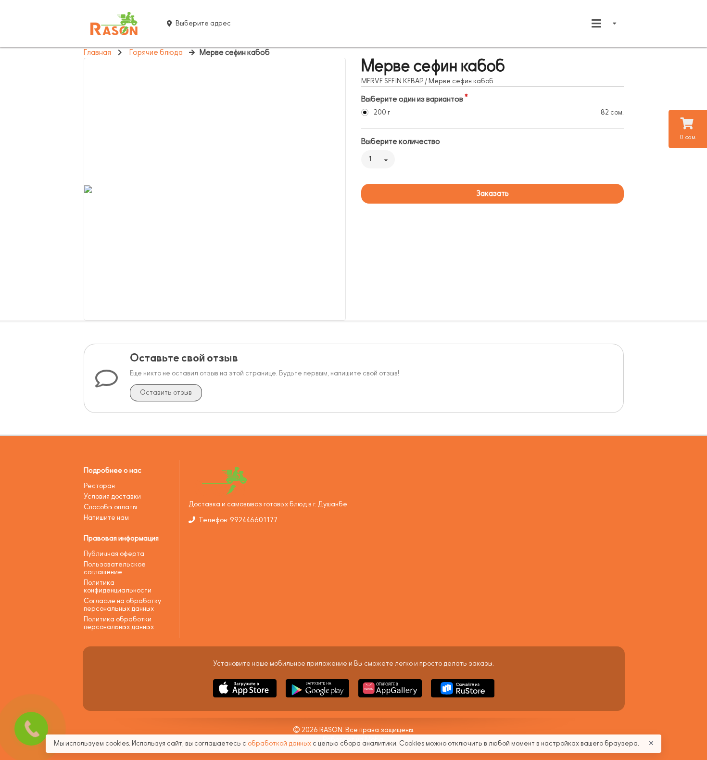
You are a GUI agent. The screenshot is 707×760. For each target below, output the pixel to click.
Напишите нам (106, 517)
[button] (245, 699)
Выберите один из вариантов (412, 99)
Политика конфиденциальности (118, 586)
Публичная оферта (114, 553)
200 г (382, 112)
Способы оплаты (110, 507)
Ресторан (99, 485)
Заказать (492, 193)
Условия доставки (112, 496)
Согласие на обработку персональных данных (122, 604)
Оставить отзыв (166, 392)
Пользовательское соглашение (115, 568)
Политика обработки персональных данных (119, 623)
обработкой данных (280, 743)
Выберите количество (400, 141)
